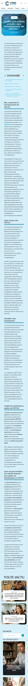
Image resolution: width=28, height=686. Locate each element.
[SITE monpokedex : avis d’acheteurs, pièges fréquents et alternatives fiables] (14, 658)
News (14, 17)
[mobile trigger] (2, 3)
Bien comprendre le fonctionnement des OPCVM (14, 80)
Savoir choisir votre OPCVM (12, 83)
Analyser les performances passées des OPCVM (14, 90)
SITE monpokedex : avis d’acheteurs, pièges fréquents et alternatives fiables (14, 668)
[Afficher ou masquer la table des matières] (22, 76)
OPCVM (6, 125)
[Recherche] (21, 3)
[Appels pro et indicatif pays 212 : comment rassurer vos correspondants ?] (14, 613)
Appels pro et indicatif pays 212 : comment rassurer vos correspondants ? (14, 619)
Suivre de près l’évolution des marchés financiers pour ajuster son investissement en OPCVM (14, 95)
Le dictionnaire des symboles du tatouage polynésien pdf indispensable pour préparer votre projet (14, 596)
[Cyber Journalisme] (10, 3)
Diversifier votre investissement (13, 86)
